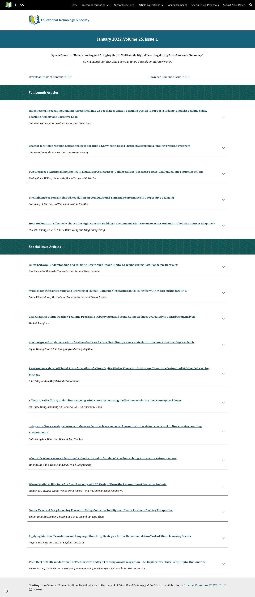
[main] (127, 39)
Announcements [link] (177, 5)
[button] (251, 5)
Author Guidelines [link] (124, 5)
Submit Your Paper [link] (234, 5)
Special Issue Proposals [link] (205, 5)
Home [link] (74, 5)
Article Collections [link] (149, 5)
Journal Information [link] (93, 5)
